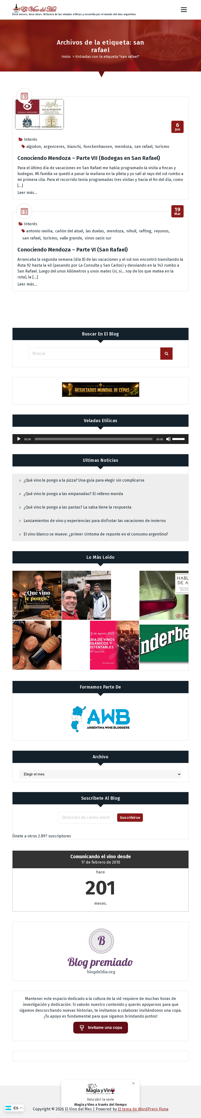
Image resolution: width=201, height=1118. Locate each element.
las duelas (95, 231)
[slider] (179, 438)
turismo (162, 146)
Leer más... (27, 192)
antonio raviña (39, 231)
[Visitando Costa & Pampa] (86, 595)
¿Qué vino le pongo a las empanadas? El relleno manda (73, 493)
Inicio (66, 56)
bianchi (74, 146)
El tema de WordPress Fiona (143, 1109)
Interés (30, 139)
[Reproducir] (18, 439)
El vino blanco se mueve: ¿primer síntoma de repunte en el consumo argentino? (96, 534)
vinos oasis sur (98, 238)
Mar (177, 211)
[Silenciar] (168, 439)
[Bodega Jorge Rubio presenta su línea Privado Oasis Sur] (37, 645)
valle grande (71, 238)
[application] (100, 439)
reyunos (161, 231)
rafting (145, 231)
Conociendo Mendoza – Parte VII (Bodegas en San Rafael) (88, 158)
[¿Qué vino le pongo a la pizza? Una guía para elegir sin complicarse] (37, 595)
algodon (33, 146)
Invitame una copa (105, 1027)
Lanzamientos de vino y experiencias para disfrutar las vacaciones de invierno (95, 520)
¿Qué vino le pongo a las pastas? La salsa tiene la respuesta (77, 507)
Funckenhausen (97, 146)
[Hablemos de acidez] (163, 595)
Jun (177, 126)
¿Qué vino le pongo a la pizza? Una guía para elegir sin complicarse (84, 480)
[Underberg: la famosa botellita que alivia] (163, 645)
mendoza (123, 146)
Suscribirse (130, 817)
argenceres (54, 146)
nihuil (131, 231)
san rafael (143, 146)
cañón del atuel (69, 231)
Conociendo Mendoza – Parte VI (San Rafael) (72, 249)
